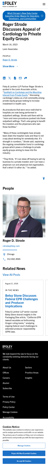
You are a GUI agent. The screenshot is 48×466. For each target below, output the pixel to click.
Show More (8, 66)
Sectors (28, 367)
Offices (6, 372)
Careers (6, 377)
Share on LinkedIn (4, 78)
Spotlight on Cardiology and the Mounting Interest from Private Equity (22, 93)
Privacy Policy (9, 401)
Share (25, 78)
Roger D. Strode (10, 59)
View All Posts (11, 274)
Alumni (6, 383)
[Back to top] (43, 179)
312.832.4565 (13, 259)
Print (15, 78)
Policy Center (9, 407)
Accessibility (8, 417)
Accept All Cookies (24, 461)
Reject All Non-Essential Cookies (23, 453)
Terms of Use (9, 396)
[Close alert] (42, 16)
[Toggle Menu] (44, 4)
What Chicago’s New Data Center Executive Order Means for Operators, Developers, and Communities (22, 16)
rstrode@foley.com (11, 246)
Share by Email (20, 78)
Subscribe (7, 388)
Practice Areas (31, 372)
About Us (7, 367)
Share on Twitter (9, 78)
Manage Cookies (24, 445)
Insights (28, 377)
